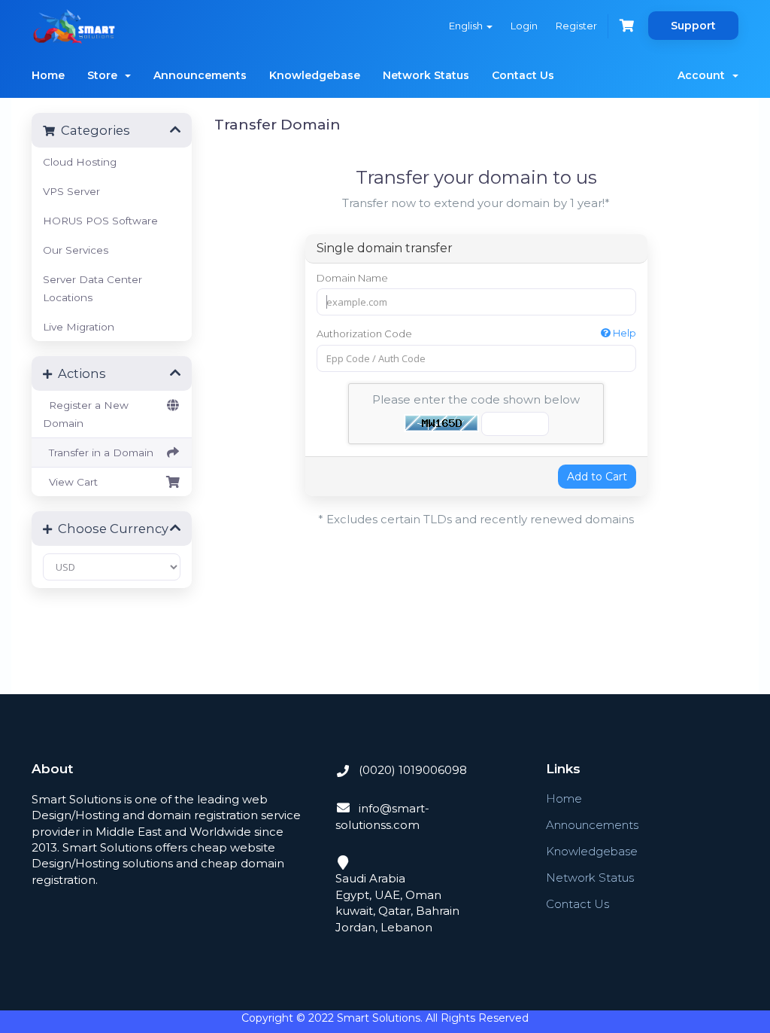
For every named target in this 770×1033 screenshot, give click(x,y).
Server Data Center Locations (92, 288)
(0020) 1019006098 (411, 770)
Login (524, 26)
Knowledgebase (314, 75)
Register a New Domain (86, 414)
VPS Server (71, 191)
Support (693, 25)
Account (704, 75)
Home (48, 75)
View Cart (70, 482)
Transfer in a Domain (98, 452)
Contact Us (523, 75)
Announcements (200, 75)
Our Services (75, 250)
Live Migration (78, 327)
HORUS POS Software (100, 221)
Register (576, 26)
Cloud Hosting (80, 162)
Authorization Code (476, 333)
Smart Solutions (378, 1018)
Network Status (426, 75)
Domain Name (352, 278)
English (467, 26)
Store (105, 75)
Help (623, 333)
